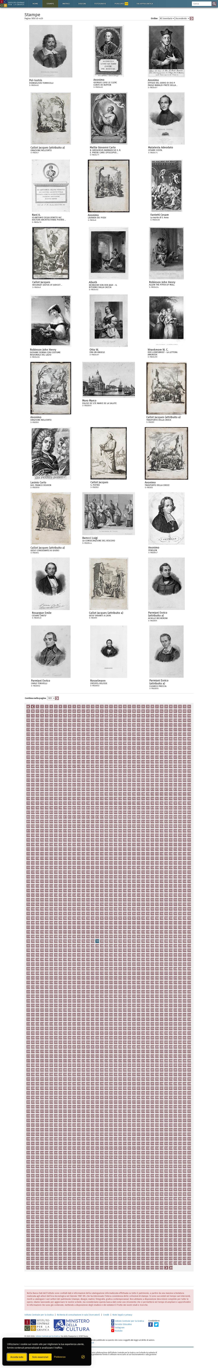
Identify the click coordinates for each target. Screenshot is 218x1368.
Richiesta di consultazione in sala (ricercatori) (78, 1315)
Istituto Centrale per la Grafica (39, 1315)
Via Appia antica (145, 3)
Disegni (82, 3)
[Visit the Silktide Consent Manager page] (83, 1357)
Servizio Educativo (123, 1324)
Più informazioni (70, 81)
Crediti (106, 1315)
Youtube (118, 1331)
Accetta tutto (16, 1357)
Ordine (154, 18)
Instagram (119, 1327)
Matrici (66, 3)
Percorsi (121, 3)
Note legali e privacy (122, 1315)
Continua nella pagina (35, 698)
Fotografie (100, 3)
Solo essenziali (40, 1357)
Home (35, 3)
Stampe (50, 3)
